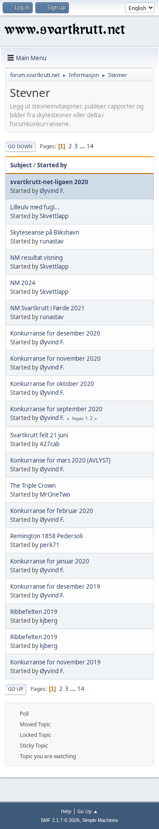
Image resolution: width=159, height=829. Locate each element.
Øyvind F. (52, 191)
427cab (50, 444)
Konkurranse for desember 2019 (55, 586)
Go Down (20, 146)
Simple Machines (100, 820)
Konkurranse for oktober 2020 (52, 384)
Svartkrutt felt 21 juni (39, 435)
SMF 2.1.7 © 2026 (60, 820)
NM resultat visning (36, 258)
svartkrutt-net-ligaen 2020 (49, 182)
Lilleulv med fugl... (35, 207)
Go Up (15, 689)
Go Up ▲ (87, 811)
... (83, 146)
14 (90, 146)
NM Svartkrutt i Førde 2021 (47, 308)
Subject (21, 165)
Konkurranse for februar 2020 (51, 511)
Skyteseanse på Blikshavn (44, 232)
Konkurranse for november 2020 (55, 358)
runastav (52, 241)
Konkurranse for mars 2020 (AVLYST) (60, 460)
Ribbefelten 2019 (33, 612)
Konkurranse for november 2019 (55, 662)
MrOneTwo (55, 494)
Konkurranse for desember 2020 (55, 333)
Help (66, 811)
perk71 (50, 545)
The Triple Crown (33, 486)
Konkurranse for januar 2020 (49, 561)
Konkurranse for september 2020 (56, 409)
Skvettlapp (54, 216)
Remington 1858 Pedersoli (46, 536)
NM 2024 (22, 283)
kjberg (48, 621)
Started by (52, 165)
